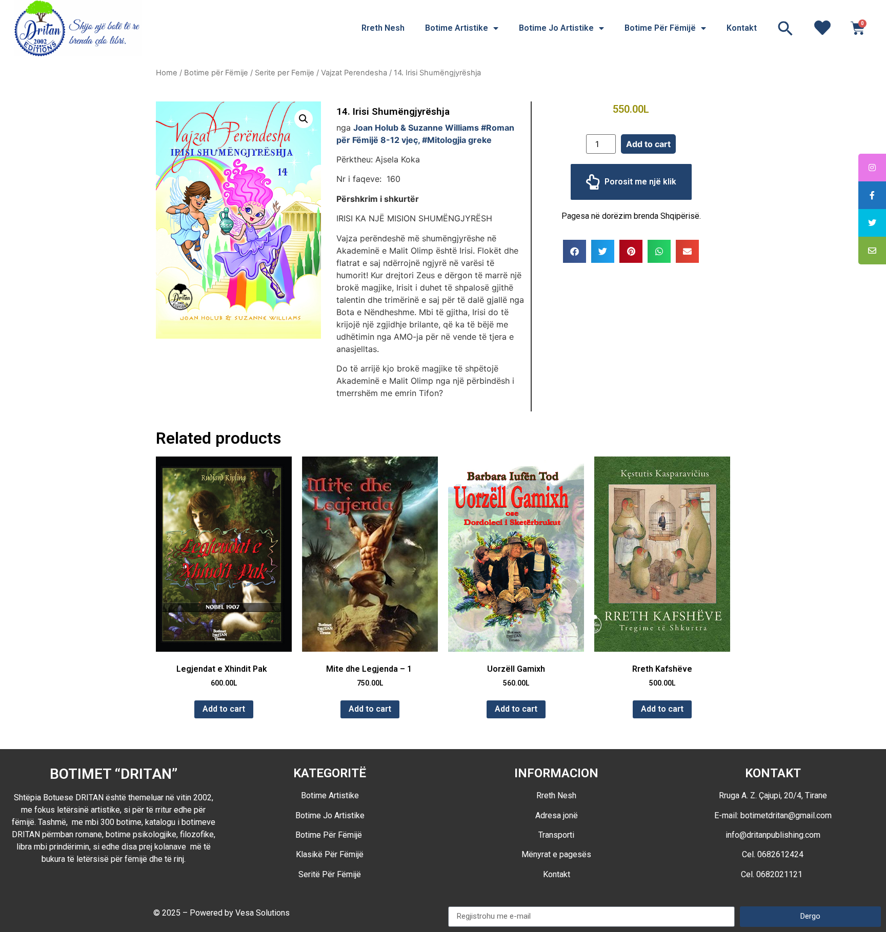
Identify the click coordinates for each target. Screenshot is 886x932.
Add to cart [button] (224, 709)
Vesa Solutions (262, 913)
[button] (785, 28)
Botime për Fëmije (216, 72)
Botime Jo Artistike (556, 28)
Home (166, 72)
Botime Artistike (456, 28)
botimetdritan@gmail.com (786, 815)
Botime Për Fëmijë (660, 28)
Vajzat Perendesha (354, 72)
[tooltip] (872, 167)
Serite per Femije (284, 72)
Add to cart (648, 144)
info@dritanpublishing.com (773, 835)
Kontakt (742, 28)
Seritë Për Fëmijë (329, 874)
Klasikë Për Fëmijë (330, 854)
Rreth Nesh (383, 28)
